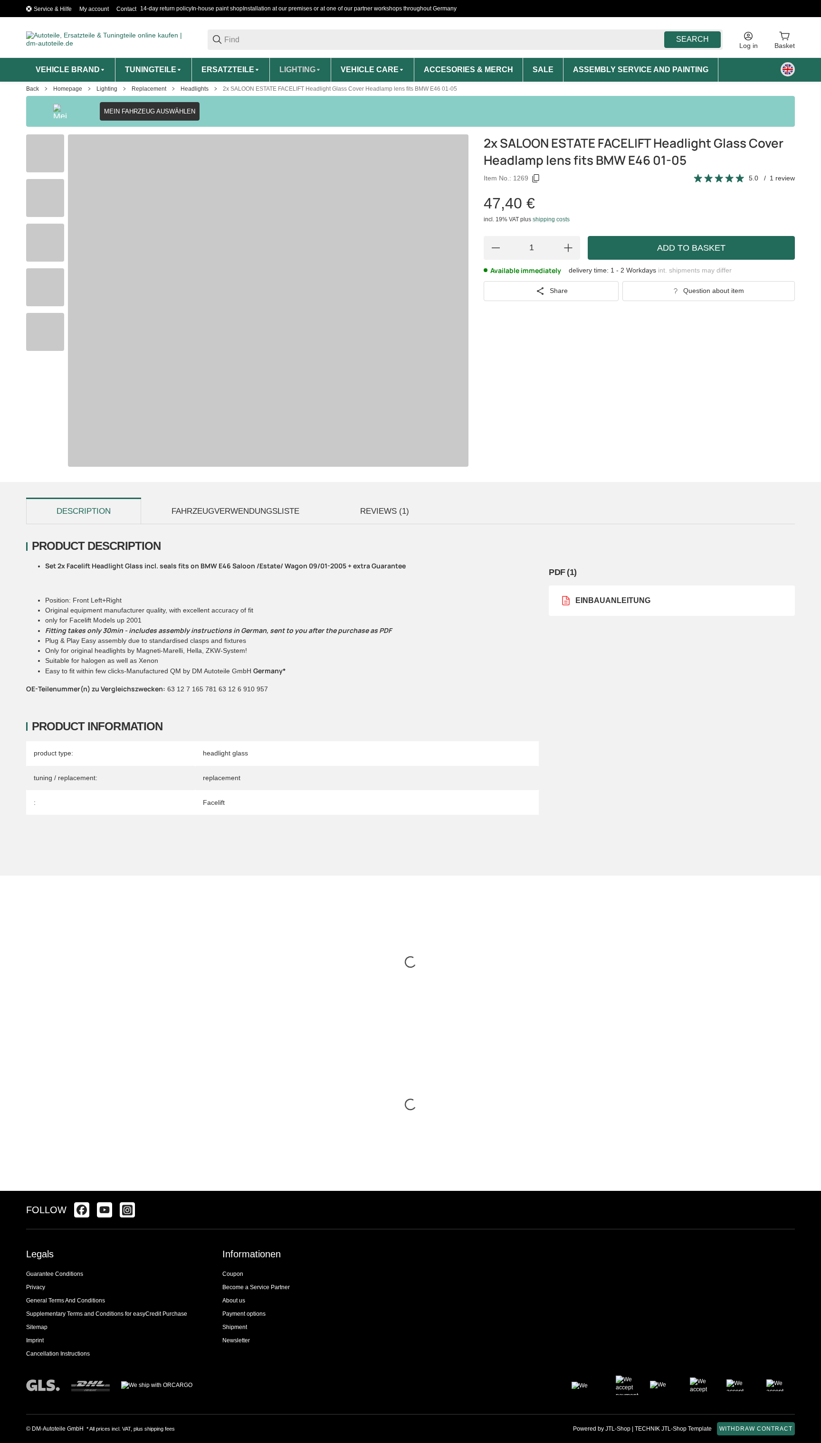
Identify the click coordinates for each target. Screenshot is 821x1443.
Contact (126, 9)
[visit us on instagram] (127, 1209)
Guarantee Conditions (54, 1274)
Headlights (195, 89)
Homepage (67, 89)
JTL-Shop (618, 1428)
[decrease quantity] (495, 248)
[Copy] (536, 178)
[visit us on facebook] (81, 1209)
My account (94, 9)
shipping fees (159, 1429)
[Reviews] (719, 178)
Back (32, 89)
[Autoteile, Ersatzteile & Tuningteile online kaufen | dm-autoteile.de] (109, 39)
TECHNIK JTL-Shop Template (673, 1428)
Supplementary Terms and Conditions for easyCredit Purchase (106, 1314)
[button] (787, 1209)
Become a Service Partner (256, 1287)
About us (233, 1300)
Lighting (106, 89)
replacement (221, 778)
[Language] (788, 69)
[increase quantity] (568, 248)
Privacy (35, 1287)
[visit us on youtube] (104, 1209)
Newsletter (236, 1340)
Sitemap (37, 1327)
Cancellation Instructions (58, 1353)
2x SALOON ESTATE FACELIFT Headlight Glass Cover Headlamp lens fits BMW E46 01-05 (340, 89)
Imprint (35, 1340)
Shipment (234, 1327)
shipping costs (551, 219)
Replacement (149, 89)
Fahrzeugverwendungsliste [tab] (235, 511)
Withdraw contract (755, 1428)
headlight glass (225, 753)
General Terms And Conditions (65, 1300)
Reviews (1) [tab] (384, 511)
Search (692, 39)
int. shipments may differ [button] (695, 270)
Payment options (244, 1314)
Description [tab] (84, 511)
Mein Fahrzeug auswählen (149, 111)
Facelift (214, 802)
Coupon (232, 1274)
